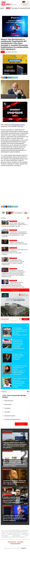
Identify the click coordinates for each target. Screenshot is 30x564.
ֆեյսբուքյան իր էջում (18, 124)
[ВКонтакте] (4, 78)
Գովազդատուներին (15, 543)
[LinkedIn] (8, 78)
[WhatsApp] (13, 78)
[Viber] (11, 78)
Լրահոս (3, 218)
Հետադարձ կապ (12, 541)
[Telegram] (17, 78)
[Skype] (15, 78)
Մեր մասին (20, 541)
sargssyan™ (23, 548)
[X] (6, 78)
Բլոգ (3, 52)
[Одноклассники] (2, 78)
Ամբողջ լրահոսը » (15, 290)
